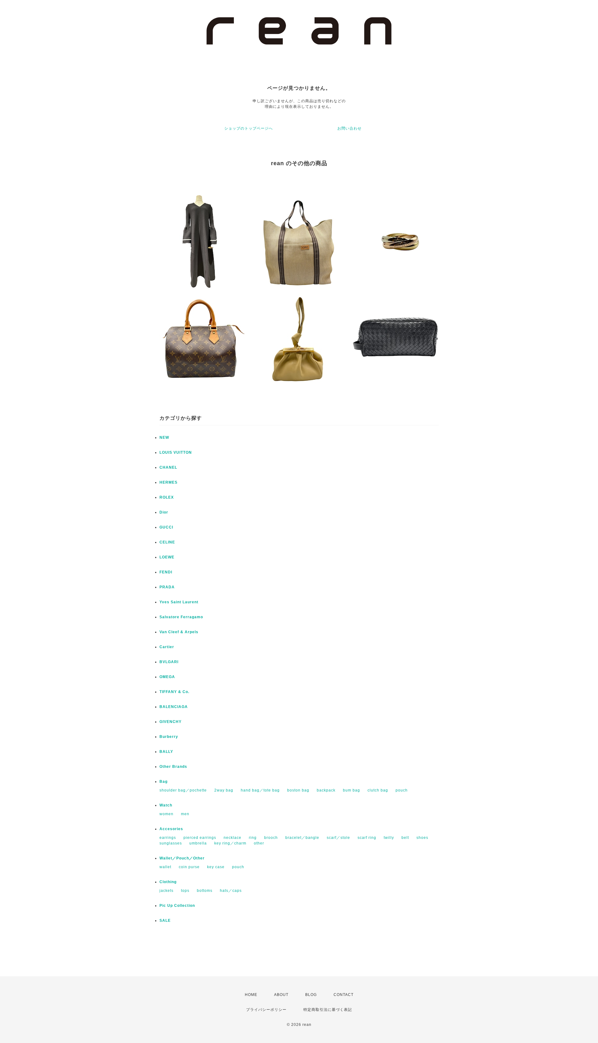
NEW (164, 437)
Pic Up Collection (177, 905)
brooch (271, 837)
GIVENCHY (170, 722)
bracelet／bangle (302, 837)
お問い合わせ (349, 128)
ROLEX (166, 497)
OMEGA (167, 677)
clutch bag (378, 790)
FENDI (165, 572)
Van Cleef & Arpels (178, 632)
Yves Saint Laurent (178, 602)
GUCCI (166, 527)
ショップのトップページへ (248, 128)
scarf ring (367, 837)
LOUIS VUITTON (175, 452)
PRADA (167, 587)
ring (253, 837)
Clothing (168, 882)
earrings (167, 837)
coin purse (189, 867)
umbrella (198, 843)
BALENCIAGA (173, 707)
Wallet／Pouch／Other (182, 858)
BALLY (166, 751)
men (185, 814)
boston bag (298, 790)
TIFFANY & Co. (174, 692)
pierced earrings (199, 837)
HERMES (168, 482)
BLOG (311, 995)
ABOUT (281, 995)
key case (216, 867)
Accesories (171, 829)
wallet (165, 867)
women (166, 814)
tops (185, 890)
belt (405, 837)
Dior (163, 512)
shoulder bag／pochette (183, 790)
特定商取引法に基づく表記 (327, 1009)
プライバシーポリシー (266, 1009)
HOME (251, 995)
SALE (165, 920)
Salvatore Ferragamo (181, 617)
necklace (232, 837)
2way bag (223, 790)
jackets (166, 890)
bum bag (351, 790)
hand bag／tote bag (260, 790)
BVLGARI (168, 662)
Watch (165, 805)
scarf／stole (338, 837)
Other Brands (173, 766)
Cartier (166, 647)
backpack (326, 790)
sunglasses (170, 843)
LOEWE (166, 557)
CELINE (167, 542)
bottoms (204, 890)
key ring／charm (230, 843)
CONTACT (344, 995)
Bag (163, 781)
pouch (402, 790)
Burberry (168, 736)
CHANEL (168, 467)
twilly (389, 837)
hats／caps (231, 890)
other (259, 843)
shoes (422, 837)
